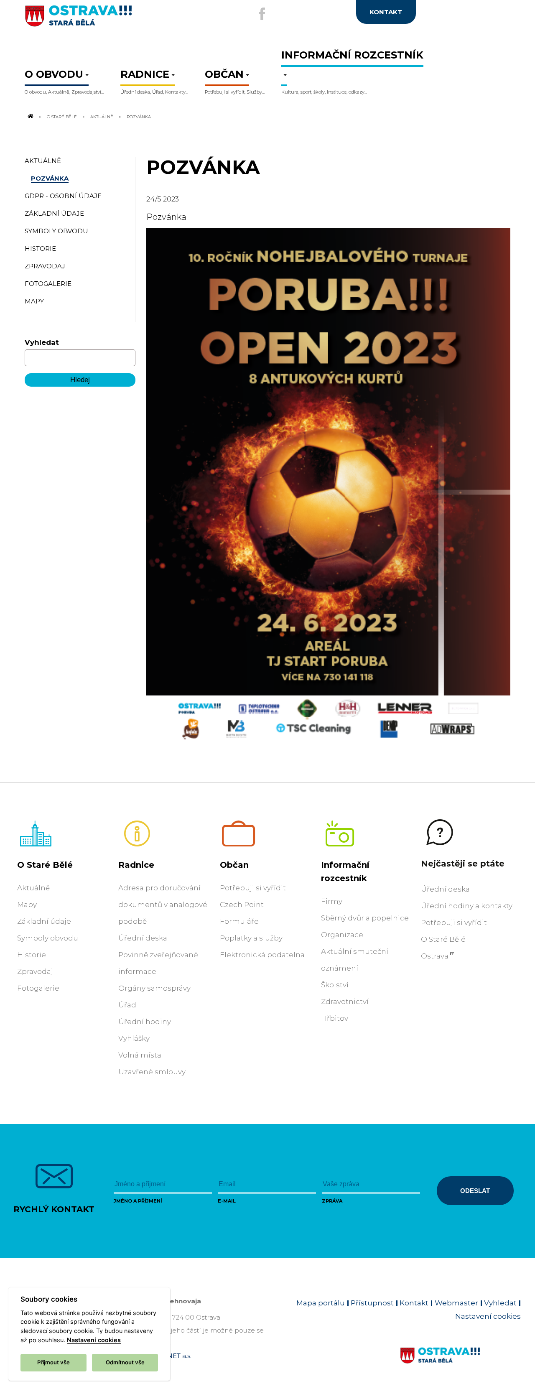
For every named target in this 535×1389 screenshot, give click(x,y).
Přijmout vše (53, 1362)
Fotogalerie (38, 988)
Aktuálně (101, 116)
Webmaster (456, 1303)
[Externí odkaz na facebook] (262, 14)
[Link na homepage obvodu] (460, 1365)
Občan (234, 865)
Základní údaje (44, 921)
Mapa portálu (320, 1303)
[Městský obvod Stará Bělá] (105, 19)
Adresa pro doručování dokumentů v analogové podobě (162, 904)
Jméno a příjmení (138, 1201)
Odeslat (475, 1190)
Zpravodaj (35, 971)
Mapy (27, 904)
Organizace (342, 934)
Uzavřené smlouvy (152, 1072)
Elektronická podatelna (262, 955)
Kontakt (414, 1303)
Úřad (127, 1005)
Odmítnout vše (125, 1362)
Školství (335, 985)
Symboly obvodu (47, 938)
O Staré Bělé (62, 116)
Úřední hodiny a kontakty (466, 906)
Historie (31, 955)
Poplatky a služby (251, 938)
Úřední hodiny (144, 1021)
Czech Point (242, 904)
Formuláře (239, 921)
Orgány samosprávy (154, 988)
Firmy (331, 901)
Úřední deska (142, 938)
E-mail (227, 1201)
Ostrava (434, 956)
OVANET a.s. (172, 1356)
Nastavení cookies (488, 1316)
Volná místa (139, 1055)
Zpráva (332, 1201)
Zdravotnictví (345, 1001)
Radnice (136, 865)
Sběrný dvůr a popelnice (365, 918)
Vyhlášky (134, 1038)
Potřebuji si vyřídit (253, 888)
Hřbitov (334, 1018)
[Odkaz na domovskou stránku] (30, 116)
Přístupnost (372, 1303)
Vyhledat (42, 342)
